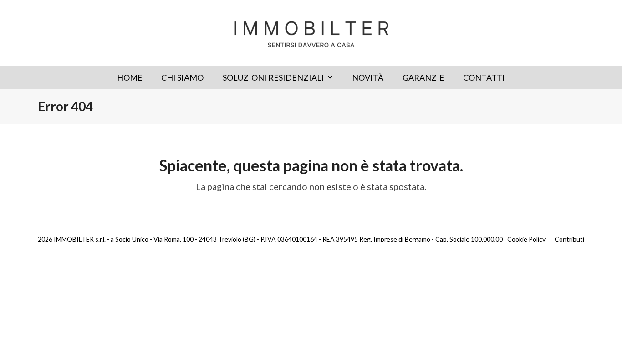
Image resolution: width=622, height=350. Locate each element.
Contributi (569, 239)
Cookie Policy (526, 239)
